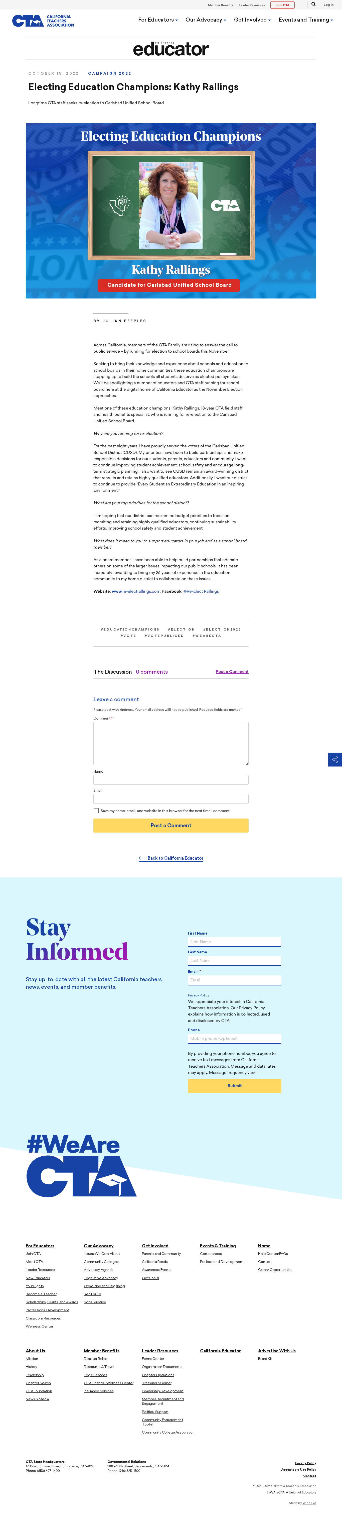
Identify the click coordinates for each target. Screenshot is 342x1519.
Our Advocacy (205, 20)
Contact (265, 1262)
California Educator (220, 1351)
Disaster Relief (95, 1359)
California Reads (155, 1262)
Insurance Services (98, 1391)
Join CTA (33, 1254)
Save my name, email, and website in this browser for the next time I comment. (165, 811)
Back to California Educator (175, 859)
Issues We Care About (102, 1254)
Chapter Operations (158, 1375)
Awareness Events (157, 1270)
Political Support (155, 1412)
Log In (329, 5)
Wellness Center (39, 1327)
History (31, 1367)
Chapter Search (38, 1383)
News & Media (37, 1399)
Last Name (197, 952)
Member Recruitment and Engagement (163, 1401)
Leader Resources (252, 5)
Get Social (150, 1278)
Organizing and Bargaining (104, 1286)
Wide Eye (309, 1503)
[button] (311, 5)
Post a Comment (232, 672)
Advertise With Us (277, 1351)
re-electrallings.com (136, 592)
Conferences (211, 1254)
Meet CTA (34, 1262)
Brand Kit (265, 1359)
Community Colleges (101, 1262)
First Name (198, 934)
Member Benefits (220, 5)
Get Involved (251, 20)
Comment (102, 719)
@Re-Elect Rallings (201, 592)
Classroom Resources (43, 1319)
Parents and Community (161, 1254)
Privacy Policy (198, 995)
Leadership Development (163, 1391)
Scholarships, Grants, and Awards (52, 1302)
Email (97, 791)
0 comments (152, 672)
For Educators (156, 20)
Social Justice (95, 1302)
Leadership (35, 1375)
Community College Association (168, 1433)
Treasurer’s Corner (156, 1383)
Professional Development (47, 1310)
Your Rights (35, 1286)
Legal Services (95, 1375)
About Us (35, 1351)
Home (264, 1246)
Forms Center (153, 1359)
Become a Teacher (41, 1294)
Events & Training (218, 1246)
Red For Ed (92, 1294)
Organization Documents (162, 1367)
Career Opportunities (275, 1270)
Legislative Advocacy (101, 1278)
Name (98, 772)
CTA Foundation (39, 1391)
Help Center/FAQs (273, 1254)
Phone (194, 1030)
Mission (32, 1359)
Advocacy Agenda (98, 1270)
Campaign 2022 (110, 74)
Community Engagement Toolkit (162, 1422)
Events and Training (304, 20)
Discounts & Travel (99, 1367)
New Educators (38, 1278)
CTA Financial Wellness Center (108, 1383)
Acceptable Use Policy (298, 1469)
